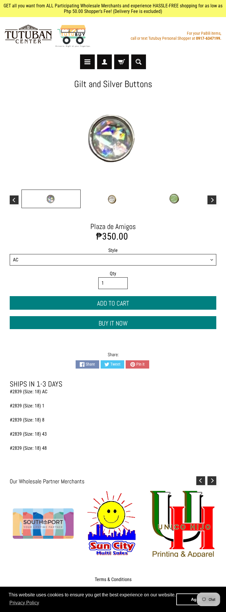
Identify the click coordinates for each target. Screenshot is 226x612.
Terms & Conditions (113, 579)
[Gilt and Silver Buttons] (51, 199)
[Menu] (87, 61)
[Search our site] (138, 61)
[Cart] (121, 61)
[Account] (104, 61)
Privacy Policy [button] (24, 602)
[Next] (211, 199)
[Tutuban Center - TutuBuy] (49, 36)
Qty (113, 273)
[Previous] (14, 199)
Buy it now (113, 323)
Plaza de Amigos (113, 226)
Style (113, 250)
